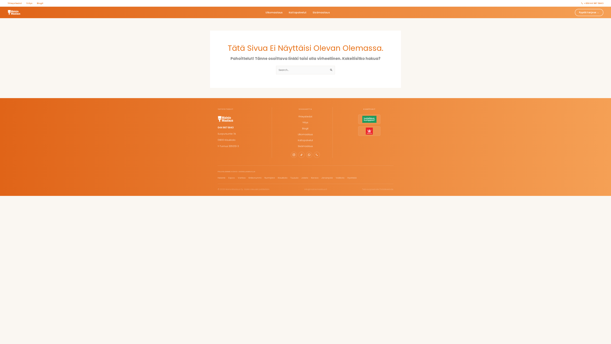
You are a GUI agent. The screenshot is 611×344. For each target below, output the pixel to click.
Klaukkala (282, 177)
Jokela (304, 177)
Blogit (40, 3)
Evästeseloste (386, 189)
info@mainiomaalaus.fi (315, 189)
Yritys (29, 3)
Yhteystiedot (15, 3)
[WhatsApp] (309, 155)
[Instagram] (294, 155)
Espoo (231, 177)
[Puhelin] (317, 155)
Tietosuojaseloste (370, 189)
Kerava (314, 177)
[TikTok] (301, 155)
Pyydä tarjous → (589, 12)
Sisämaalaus (321, 12)
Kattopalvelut (298, 12)
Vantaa (242, 177)
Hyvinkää (352, 177)
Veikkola (340, 177)
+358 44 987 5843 (593, 3)
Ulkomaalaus (274, 12)
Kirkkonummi (255, 177)
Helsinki (221, 177)
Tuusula (294, 177)
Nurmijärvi (269, 177)
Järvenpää (327, 177)
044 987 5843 (226, 127)
